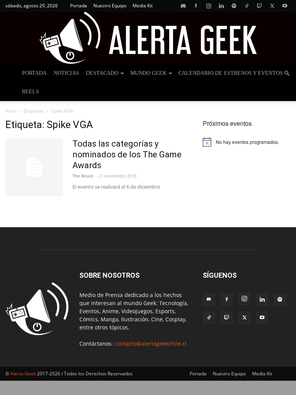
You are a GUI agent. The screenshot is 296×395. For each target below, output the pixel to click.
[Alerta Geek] (148, 38)
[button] (287, 73)
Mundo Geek (148, 73)
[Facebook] (196, 6)
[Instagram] (208, 6)
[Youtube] (285, 6)
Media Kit (143, 5)
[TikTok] (246, 6)
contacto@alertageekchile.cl (150, 343)
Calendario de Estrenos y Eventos (230, 73)
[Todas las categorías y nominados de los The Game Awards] (34, 167)
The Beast (82, 176)
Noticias (66, 73)
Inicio (11, 111)
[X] (272, 6)
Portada (78, 5)
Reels (30, 92)
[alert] (247, 142)
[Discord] (183, 6)
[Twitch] (259, 6)
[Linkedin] (221, 6)
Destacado (102, 73)
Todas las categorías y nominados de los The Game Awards (127, 154)
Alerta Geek (23, 373)
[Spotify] (234, 6)
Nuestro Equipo (109, 5)
